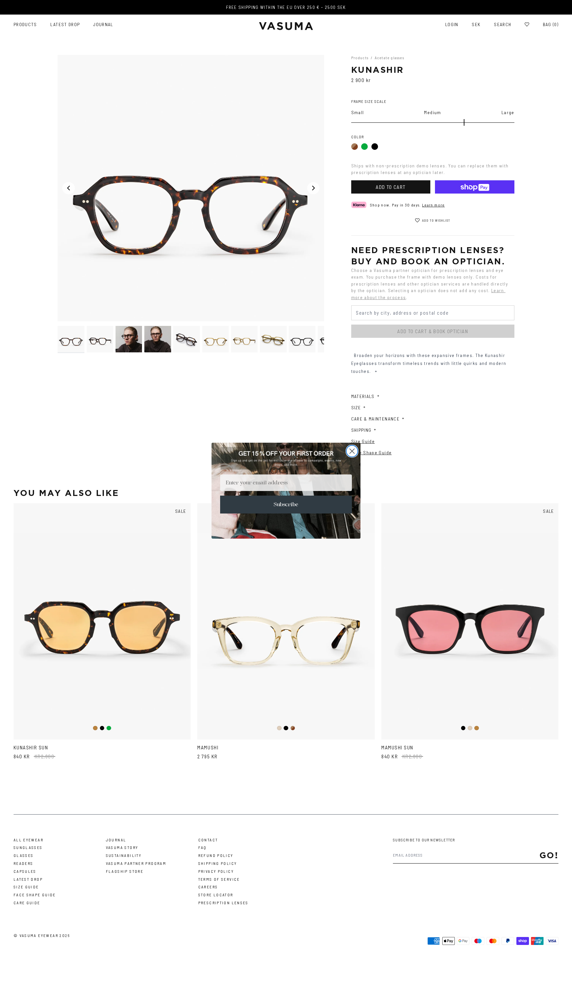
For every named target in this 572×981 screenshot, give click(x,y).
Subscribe (286, 505)
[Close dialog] (352, 451)
